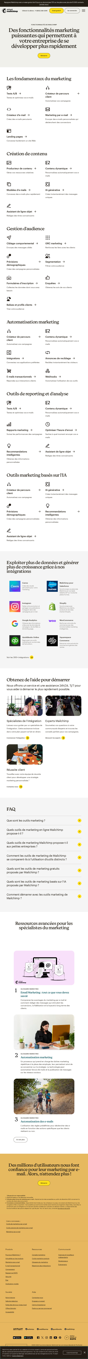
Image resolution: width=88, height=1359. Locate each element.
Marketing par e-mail (13, 1232)
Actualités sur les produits (14, 1258)
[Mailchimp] (70, 1329)
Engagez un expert (38, 1301)
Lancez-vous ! (44, 4)
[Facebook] (38, 1337)
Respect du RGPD (12, 1273)
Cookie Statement (17, 1355)
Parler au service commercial (42, 1308)
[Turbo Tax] (29, 1329)
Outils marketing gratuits (40, 1258)
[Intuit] (18, 1329)
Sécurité (8, 1277)
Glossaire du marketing (40, 1262)
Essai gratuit (56, 10)
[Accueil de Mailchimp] (10, 10)
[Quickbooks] (56, 1329)
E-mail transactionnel (13, 1266)
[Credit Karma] (42, 1329)
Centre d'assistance (38, 1305)
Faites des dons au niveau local (16, 1305)
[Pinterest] (60, 1337)
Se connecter (72, 10)
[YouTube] (55, 1337)
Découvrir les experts (52, 738)
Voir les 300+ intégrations (18, 657)
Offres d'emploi (11, 1308)
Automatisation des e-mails (37, 1121)
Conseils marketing (38, 1255)
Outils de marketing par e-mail (16, 1224)
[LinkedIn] (51, 1337)
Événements (62, 1265)
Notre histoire (10, 1298)
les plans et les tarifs (64, 1208)
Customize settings (72, 1352)
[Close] (84, 1352)
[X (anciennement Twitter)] (42, 1337)
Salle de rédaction (12, 1301)
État (7, 1280)
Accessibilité (10, 1312)
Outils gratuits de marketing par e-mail (19, 1228)
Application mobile (12, 1284)
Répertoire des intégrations (41, 1266)
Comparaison (10, 1269)
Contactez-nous (12, 787)
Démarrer (44, 55)
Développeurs (63, 1261)
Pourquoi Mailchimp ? (13, 1255)
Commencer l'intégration (16, 738)
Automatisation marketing (36, 1057)
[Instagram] (46, 1337)
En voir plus (20, 1140)
